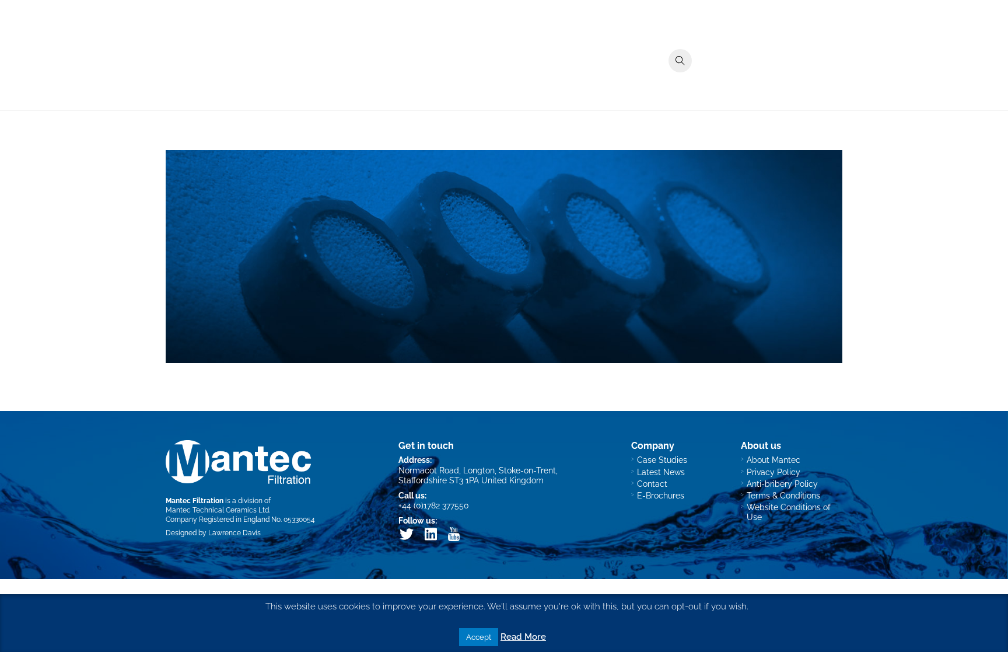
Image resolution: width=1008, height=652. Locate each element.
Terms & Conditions (783, 495)
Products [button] (570, 83)
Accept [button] (478, 637)
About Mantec (773, 460)
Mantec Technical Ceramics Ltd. (218, 509)
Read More (523, 637)
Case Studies (685, 83)
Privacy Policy (773, 472)
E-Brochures (660, 495)
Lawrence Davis (234, 532)
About (739, 83)
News (777, 83)
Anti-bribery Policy (782, 484)
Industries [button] (623, 83)
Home (525, 83)
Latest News (661, 472)
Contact (819, 83)
